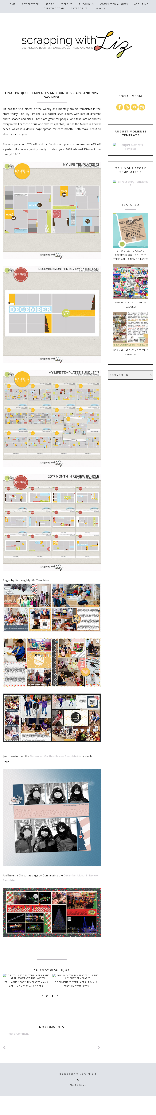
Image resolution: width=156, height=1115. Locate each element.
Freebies (66, 4)
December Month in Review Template (53, 756)
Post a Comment (18, 1033)
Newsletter (30, 4)
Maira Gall (78, 1085)
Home (12, 4)
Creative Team (54, 8)
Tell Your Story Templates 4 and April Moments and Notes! (26, 984)
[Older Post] (99, 1047)
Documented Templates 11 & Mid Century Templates (76, 984)
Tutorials (86, 4)
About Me (141, 4)
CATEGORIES (79, 8)
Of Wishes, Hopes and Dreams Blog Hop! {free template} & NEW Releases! (130, 255)
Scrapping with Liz (82, 1074)
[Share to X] (47, 996)
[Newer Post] (4, 1047)
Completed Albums (114, 4)
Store (49, 4)
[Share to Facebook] (53, 996)
